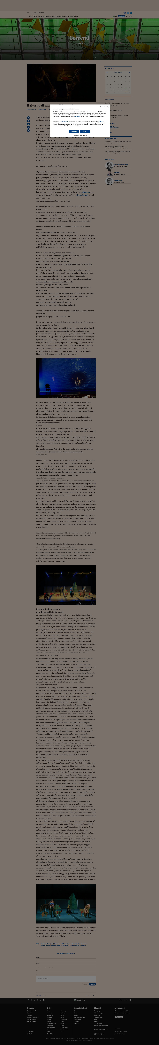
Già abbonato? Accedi (80, 135)
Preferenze (74, 131)
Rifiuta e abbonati (104, 106)
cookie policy (77, 116)
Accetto (85, 131)
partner (100, 121)
